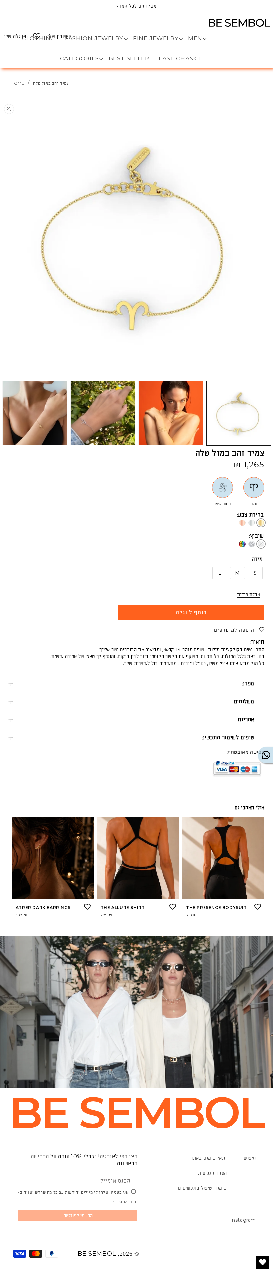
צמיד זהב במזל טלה (51, 83)
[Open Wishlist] (36, 36)
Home (17, 83)
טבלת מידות (248, 595)
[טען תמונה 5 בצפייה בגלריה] (34, 413)
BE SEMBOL (97, 1253)
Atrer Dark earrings (43, 907)
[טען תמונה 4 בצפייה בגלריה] (102, 413)
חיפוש (250, 1158)
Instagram (243, 1220)
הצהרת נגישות (212, 1173)
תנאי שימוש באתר (208, 1158)
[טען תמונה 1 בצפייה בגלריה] (238, 413)
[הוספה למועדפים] (257, 906)
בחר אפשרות (223, 893)
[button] (195, 38)
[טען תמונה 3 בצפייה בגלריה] (170, 413)
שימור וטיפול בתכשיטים (202, 1188)
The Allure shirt (123, 907)
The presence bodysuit (216, 907)
